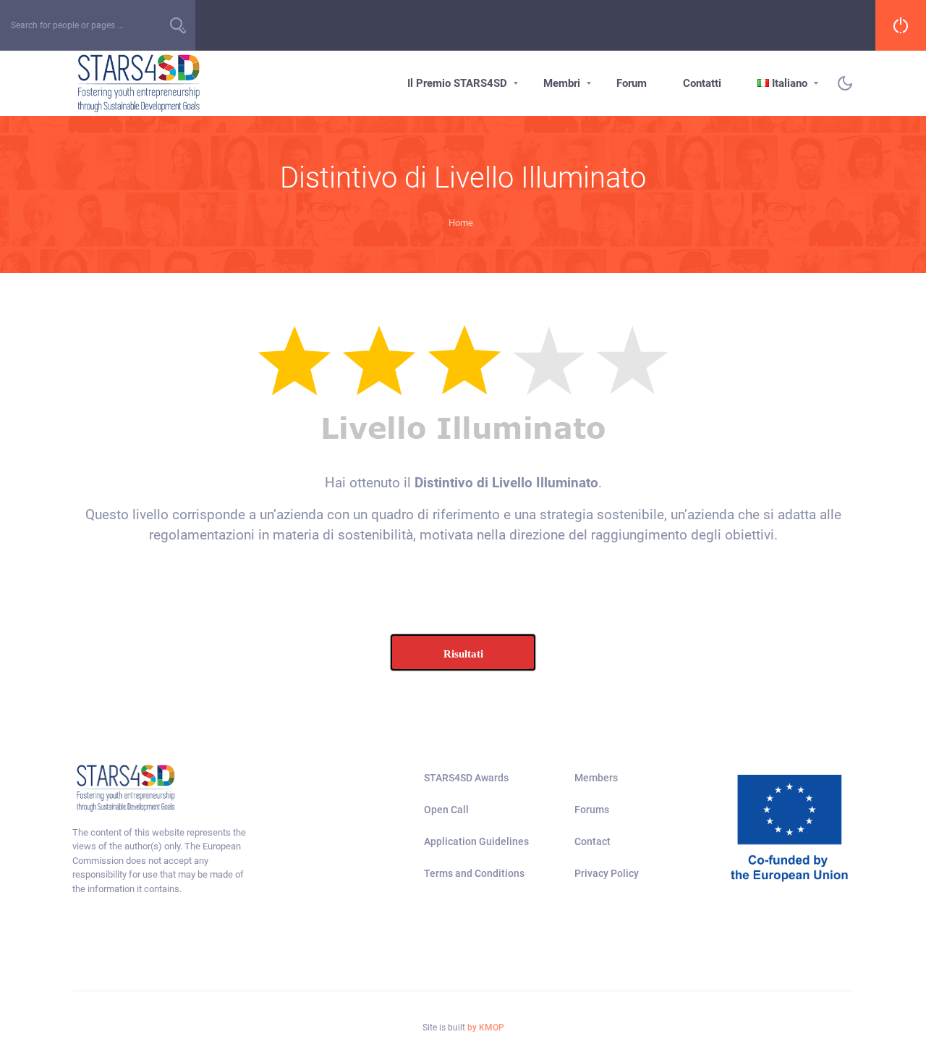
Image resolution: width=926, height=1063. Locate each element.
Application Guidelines (476, 841)
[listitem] (162, 860)
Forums (591, 809)
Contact (592, 841)
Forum (631, 83)
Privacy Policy (606, 873)
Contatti (702, 83)
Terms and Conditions (474, 873)
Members (596, 777)
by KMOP (485, 1027)
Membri (561, 83)
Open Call (446, 809)
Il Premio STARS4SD (457, 83)
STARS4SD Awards (466, 777)
